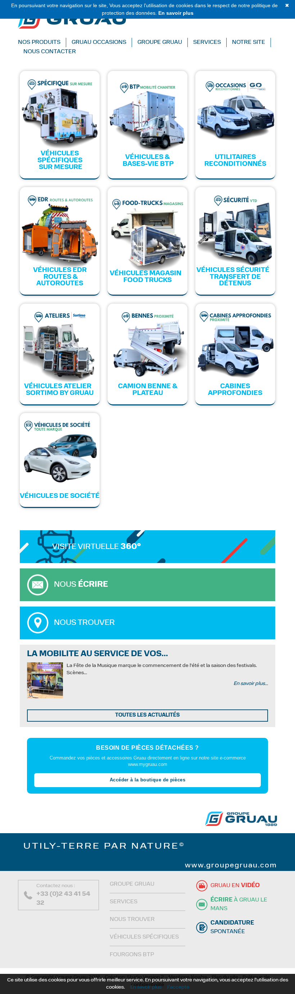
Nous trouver (84, 623)
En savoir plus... (250, 683)
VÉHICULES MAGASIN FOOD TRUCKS (148, 277)
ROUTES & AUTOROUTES (59, 280)
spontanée (232, 927)
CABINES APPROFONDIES (235, 390)
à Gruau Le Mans (238, 904)
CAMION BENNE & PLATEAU (147, 390)
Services (123, 902)
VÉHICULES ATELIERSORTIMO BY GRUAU (60, 390)
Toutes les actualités (147, 715)
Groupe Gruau (132, 884)
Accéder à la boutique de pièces (147, 779)
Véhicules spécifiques (144, 937)
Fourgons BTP (132, 955)
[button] (42, 42)
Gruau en (235, 886)
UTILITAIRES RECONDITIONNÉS (235, 161)
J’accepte (178, 987)
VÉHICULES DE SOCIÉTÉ (60, 496)
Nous (81, 585)
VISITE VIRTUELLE (96, 547)
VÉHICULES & (147, 157)
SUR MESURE (59, 167)
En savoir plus (146, 987)
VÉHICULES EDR (60, 270)
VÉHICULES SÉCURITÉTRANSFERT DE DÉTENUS (235, 277)
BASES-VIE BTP (147, 164)
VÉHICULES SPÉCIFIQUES (59, 157)
